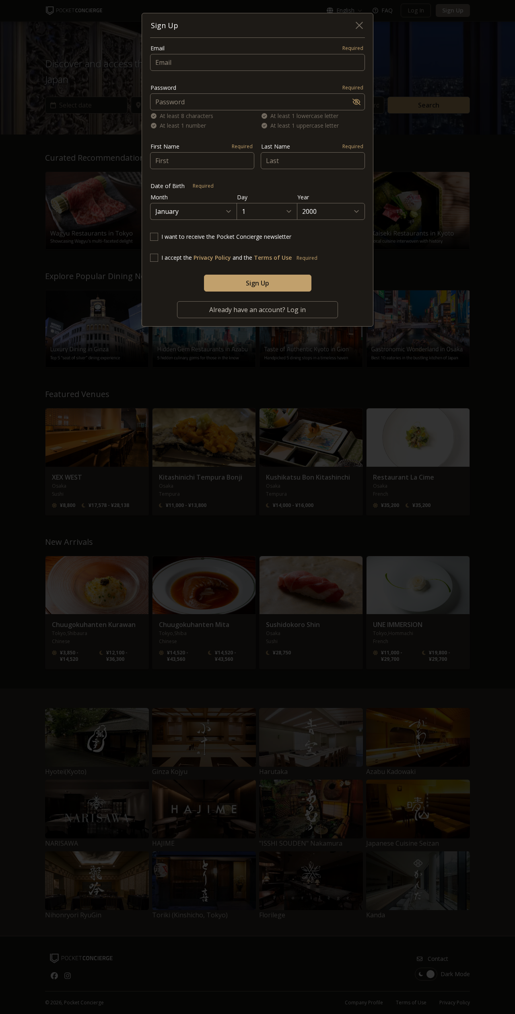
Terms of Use (273, 257)
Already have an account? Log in (257, 309)
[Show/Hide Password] (356, 102)
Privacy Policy (212, 257)
